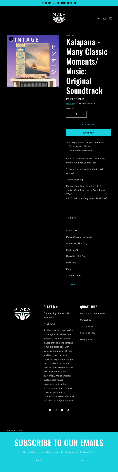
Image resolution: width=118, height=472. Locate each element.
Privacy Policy (87, 339)
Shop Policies (86, 326)
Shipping (70, 104)
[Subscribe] (81, 460)
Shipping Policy (87, 333)
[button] (6, 18)
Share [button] (72, 284)
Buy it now (88, 132)
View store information (80, 150)
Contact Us (85, 320)
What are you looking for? (92, 313)
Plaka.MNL (18, 430)
